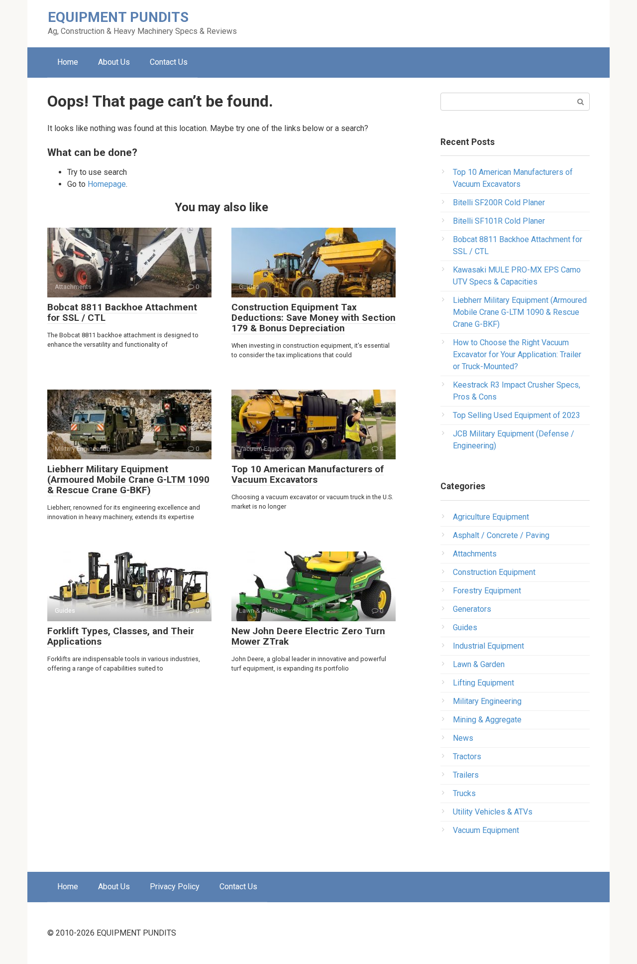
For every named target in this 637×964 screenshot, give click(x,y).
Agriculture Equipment (491, 517)
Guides (465, 627)
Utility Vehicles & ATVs (492, 812)
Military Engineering (487, 701)
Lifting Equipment (483, 683)
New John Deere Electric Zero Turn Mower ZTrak (308, 636)
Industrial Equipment (488, 646)
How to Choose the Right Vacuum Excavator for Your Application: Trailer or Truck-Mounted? (517, 354)
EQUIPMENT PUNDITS (118, 17)
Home (67, 62)
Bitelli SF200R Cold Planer (499, 202)
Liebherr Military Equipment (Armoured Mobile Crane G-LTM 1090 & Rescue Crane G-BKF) (128, 479)
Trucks (464, 793)
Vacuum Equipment (486, 830)
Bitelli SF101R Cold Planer (499, 221)
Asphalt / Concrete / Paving (501, 535)
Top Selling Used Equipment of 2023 (516, 415)
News (463, 738)
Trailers (466, 775)
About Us (114, 62)
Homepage (107, 184)
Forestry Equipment (487, 590)
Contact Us (169, 62)
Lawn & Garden (479, 664)
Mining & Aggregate (487, 719)
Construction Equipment (494, 572)
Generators (472, 609)
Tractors (467, 756)
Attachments (475, 553)
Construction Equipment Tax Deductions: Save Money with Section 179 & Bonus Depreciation (313, 317)
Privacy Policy (175, 886)
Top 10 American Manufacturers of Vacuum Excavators (307, 474)
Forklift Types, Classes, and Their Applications (120, 636)
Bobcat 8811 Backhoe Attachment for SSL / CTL (122, 312)
